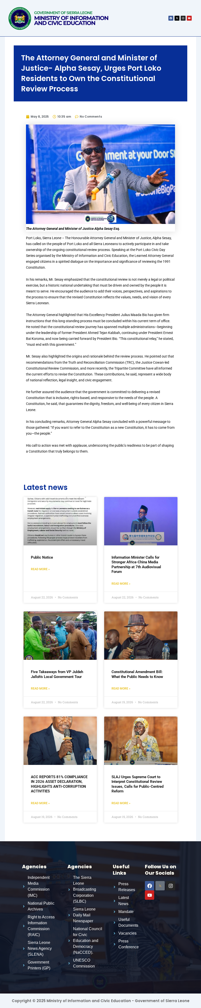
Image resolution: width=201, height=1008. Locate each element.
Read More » (40, 569)
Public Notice (42, 557)
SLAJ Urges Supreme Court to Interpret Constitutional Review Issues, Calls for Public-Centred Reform (137, 784)
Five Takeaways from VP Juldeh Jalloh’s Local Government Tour (57, 674)
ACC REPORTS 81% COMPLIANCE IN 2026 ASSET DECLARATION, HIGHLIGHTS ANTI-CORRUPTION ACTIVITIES (59, 784)
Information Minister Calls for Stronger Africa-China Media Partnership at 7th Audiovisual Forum (136, 564)
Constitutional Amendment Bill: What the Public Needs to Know (137, 674)
